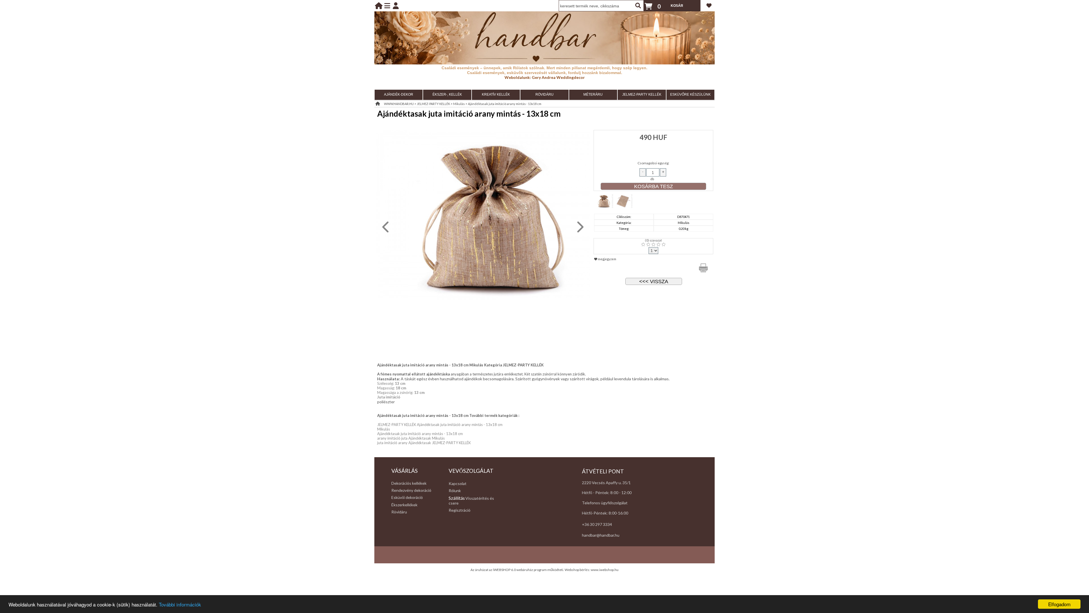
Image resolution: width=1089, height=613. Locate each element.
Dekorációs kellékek (409, 483)
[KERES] (638, 5)
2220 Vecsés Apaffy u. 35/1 (606, 482)
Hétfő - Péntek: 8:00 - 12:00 (607, 492)
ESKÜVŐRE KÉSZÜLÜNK (690, 94)
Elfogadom (1059, 604)
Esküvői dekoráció (407, 497)
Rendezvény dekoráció (411, 490)
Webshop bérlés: (578, 570)
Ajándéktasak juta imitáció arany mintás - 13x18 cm (504, 104)
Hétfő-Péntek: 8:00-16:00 (605, 513)
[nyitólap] (379, 5)
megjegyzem (606, 259)
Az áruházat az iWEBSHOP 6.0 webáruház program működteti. (517, 570)
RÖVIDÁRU (544, 94)
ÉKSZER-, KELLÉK (447, 94)
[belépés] (396, 5)
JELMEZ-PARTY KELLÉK (641, 94)
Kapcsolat (458, 483)
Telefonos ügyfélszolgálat (605, 502)
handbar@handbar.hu (600, 535)
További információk (180, 604)
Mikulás (459, 104)
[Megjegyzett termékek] (709, 5)
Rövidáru (399, 511)
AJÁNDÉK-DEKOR (398, 94)
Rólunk (455, 490)
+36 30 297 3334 (597, 524)
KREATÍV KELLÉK (496, 94)
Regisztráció (459, 510)
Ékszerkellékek (404, 504)
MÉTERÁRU (593, 94)
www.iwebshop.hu (605, 570)
